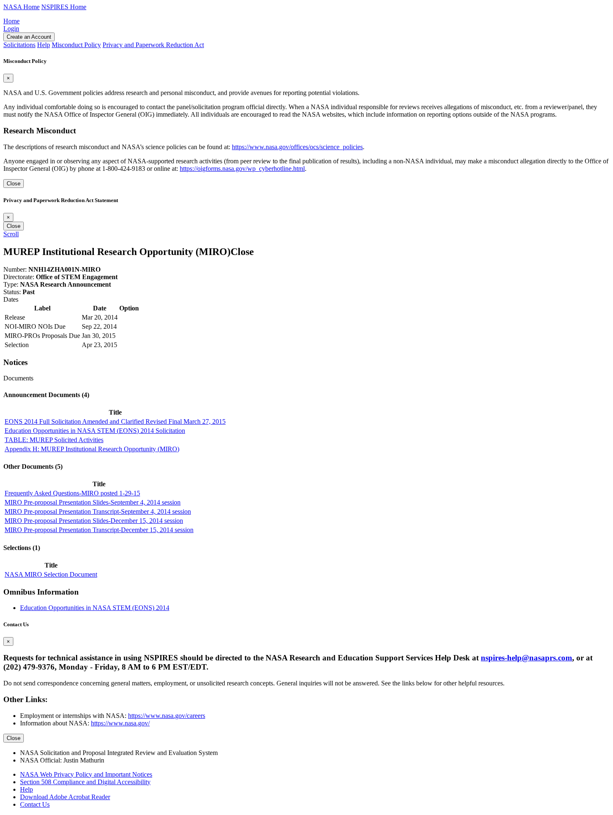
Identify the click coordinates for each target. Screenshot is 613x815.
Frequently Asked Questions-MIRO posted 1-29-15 (72, 493)
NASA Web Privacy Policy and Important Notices (86, 774)
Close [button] (242, 251)
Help (26, 789)
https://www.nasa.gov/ (120, 723)
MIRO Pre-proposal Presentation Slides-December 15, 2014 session (94, 520)
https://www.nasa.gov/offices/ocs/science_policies (297, 146)
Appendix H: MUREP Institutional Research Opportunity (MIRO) (92, 448)
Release (15, 317)
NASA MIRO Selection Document (51, 574)
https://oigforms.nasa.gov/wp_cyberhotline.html (242, 168)
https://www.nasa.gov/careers (166, 715)
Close (13, 183)
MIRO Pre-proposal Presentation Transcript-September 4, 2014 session (98, 511)
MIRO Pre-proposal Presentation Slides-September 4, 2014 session (93, 502)
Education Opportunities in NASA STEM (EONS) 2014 (94, 607)
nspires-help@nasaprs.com (526, 657)
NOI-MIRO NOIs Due (35, 326)
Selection (17, 344)
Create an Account (29, 37)
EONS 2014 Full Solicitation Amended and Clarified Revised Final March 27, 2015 (115, 421)
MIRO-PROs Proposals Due (42, 335)
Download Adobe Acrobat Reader (65, 796)
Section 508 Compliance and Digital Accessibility (85, 781)
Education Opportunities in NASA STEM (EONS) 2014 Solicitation (95, 430)
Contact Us (35, 804)
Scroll (11, 234)
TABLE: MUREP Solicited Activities (54, 439)
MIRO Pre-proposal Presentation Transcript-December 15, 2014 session (99, 529)
